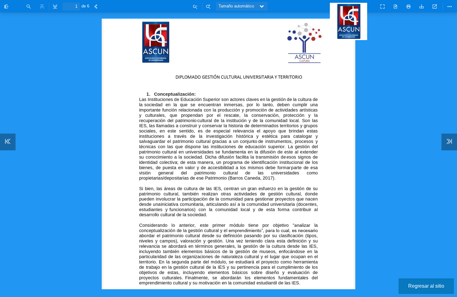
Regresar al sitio (426, 286)
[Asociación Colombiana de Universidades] (350, 37)
